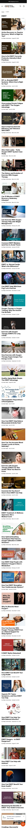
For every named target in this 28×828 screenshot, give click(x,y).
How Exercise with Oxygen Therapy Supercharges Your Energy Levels (12, 357)
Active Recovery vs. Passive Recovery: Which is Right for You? (12, 34)
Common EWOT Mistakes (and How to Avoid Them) (11, 244)
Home (3, 11)
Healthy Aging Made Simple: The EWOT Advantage (12, 379)
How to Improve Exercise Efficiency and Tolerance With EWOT (11, 128)
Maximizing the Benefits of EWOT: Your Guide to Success (13, 807)
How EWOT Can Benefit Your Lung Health (12, 674)
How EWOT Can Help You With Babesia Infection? (11, 718)
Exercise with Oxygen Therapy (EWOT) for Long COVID (11, 333)
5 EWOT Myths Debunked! (11, 653)
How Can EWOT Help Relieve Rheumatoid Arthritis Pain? (12, 422)
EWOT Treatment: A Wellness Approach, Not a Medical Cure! (12, 515)
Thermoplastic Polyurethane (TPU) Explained (12, 401)
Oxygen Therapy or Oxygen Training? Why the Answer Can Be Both (12, 310)
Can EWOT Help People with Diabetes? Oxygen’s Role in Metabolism (12, 564)
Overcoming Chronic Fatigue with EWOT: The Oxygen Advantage (12, 105)
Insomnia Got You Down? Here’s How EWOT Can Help (12, 492)
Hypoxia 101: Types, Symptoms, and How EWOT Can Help (12, 696)
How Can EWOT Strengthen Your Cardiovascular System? (13, 586)
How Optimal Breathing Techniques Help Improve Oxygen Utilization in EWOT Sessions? (12, 539)
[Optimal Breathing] (9, 6)
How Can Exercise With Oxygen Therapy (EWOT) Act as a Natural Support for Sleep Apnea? (12, 631)
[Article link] (13, 24)
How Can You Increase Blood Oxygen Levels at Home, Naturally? (12, 444)
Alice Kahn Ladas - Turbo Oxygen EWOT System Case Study (12, 152)
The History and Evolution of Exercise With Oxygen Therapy (12, 175)
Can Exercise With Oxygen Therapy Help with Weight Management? (11, 221)
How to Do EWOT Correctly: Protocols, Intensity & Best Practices (12, 58)
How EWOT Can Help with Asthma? (11, 762)
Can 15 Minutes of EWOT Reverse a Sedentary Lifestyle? (11, 198)
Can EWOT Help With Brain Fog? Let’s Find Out (11, 287)
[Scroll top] (25, 826)
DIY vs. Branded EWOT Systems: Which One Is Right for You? (12, 82)
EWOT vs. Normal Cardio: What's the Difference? (11, 265)
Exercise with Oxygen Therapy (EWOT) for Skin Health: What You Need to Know (11, 468)
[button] (3, 6)
